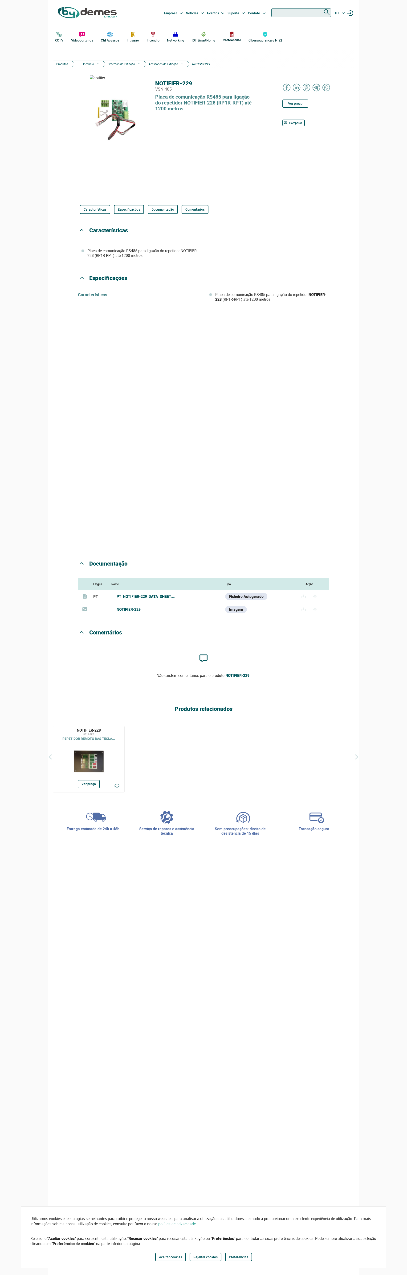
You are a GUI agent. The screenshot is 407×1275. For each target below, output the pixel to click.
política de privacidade (177, 1223)
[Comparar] (117, 786)
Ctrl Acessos (110, 40)
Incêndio (153, 40)
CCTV (59, 40)
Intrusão (133, 40)
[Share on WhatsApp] (326, 87)
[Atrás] (50, 756)
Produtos (62, 64)
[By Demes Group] (87, 13)
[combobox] (301, 12)
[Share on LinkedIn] (297, 87)
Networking (175, 40)
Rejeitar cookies (205, 1257)
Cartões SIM (232, 40)
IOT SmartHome (203, 40)
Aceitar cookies (170, 1257)
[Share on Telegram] (317, 87)
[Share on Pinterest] (307, 87)
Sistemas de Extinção (121, 64)
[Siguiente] (356, 756)
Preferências (238, 1257)
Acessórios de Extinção (163, 64)
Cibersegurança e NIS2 (265, 40)
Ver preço (295, 103)
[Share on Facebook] (287, 87)
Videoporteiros (82, 40)
